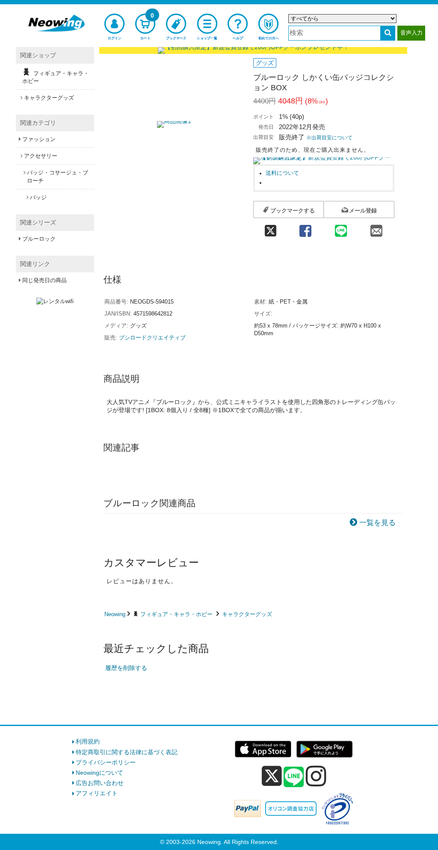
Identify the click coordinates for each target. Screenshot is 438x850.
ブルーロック (39, 239)
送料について (282, 173)
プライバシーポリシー (106, 762)
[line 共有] (341, 228)
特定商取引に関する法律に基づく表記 (127, 752)
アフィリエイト (97, 793)
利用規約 (88, 741)
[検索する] (387, 33)
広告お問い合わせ (100, 782)
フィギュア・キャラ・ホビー (176, 614)
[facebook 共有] (305, 228)
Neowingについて (99, 772)
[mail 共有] (376, 228)
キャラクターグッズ (247, 614)
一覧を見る (377, 523)
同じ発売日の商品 (44, 280)
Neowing (114, 614)
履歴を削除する (126, 667)
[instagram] (316, 776)
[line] (294, 777)
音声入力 (411, 33)
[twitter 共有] (270, 228)
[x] (272, 776)
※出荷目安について (329, 138)
